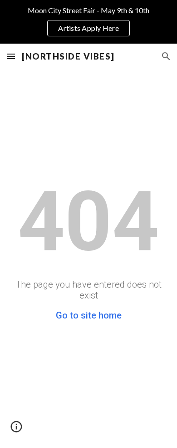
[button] (11, 56)
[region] (88, 22)
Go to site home (89, 315)
